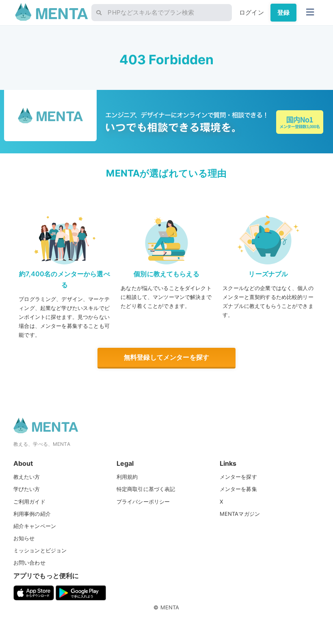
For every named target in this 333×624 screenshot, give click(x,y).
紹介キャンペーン (34, 526)
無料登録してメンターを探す (166, 357)
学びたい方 (26, 489)
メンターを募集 (238, 489)
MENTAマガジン (240, 514)
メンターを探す (238, 476)
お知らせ (24, 538)
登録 (283, 12)
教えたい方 (26, 476)
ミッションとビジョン (40, 550)
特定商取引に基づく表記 (146, 489)
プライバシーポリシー (143, 501)
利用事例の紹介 (32, 514)
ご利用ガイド (29, 501)
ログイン (251, 12)
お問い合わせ (29, 562)
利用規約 (127, 476)
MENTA (169, 607)
